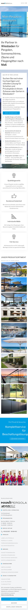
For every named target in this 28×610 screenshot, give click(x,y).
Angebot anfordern (18, 438)
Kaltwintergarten (7, 545)
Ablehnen (14, 603)
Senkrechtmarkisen (8, 555)
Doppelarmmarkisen (8, 560)
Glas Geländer (6, 581)
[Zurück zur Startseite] (6, 3)
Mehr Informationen (11, 113)
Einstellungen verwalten (14, 606)
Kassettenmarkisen (8, 552)
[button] (24, 3)
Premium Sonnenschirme (9, 572)
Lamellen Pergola (7, 538)
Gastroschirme (6, 569)
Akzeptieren (14, 599)
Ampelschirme (6, 567)
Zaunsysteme (5, 579)
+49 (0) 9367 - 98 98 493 (10, 531)
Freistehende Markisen (9, 557)
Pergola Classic (7, 540)
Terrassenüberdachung (9, 543)
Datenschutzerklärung (7, 595)
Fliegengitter (6, 584)
